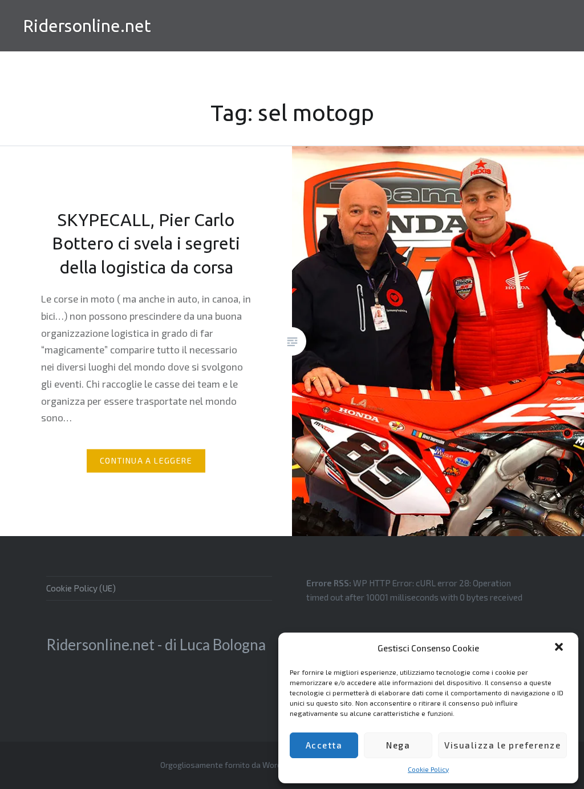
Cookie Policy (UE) (81, 588)
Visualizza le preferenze (502, 745)
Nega (398, 745)
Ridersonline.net (87, 25)
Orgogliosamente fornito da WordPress (231, 765)
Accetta (324, 745)
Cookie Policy (428, 769)
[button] (560, 648)
